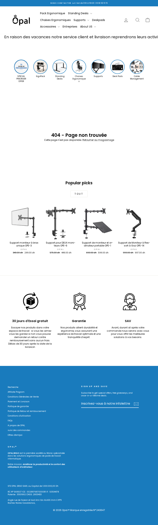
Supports (80, 20)
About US (86, 26)
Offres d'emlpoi (15, 435)
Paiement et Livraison (18, 401)
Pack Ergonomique (52, 13)
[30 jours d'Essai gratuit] (30, 302)
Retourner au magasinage (98, 140)
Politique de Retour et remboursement (27, 411)
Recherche (13, 387)
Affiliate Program (16, 392)
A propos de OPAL (16, 425)
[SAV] (128, 302)
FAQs (10, 420)
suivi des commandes (19, 430)
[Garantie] (79, 302)
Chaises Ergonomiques (55, 20)
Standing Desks (78, 13)
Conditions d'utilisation (19, 415)
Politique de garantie (18, 406)
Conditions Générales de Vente (23, 396)
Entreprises (70, 26)
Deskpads (98, 20)
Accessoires (48, 26)
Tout (79, 193)
